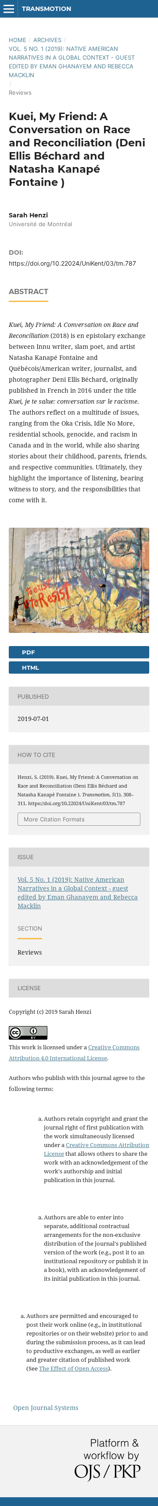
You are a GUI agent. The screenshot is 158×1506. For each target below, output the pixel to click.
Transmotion (46, 9)
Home (17, 39)
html (29, 667)
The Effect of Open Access (73, 1368)
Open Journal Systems (45, 1407)
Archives (47, 39)
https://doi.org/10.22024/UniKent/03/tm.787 (72, 263)
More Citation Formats (54, 819)
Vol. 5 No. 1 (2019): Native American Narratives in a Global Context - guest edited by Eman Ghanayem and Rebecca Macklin (72, 61)
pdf (27, 652)
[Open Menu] (9, 9)
